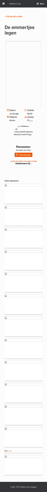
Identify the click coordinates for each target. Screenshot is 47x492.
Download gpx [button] (25, 154)
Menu (42, 3)
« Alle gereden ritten (13, 16)
